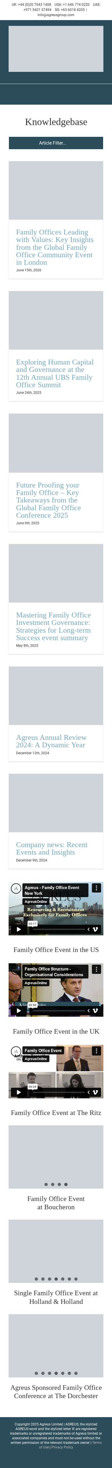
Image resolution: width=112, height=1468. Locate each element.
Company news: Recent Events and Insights (52, 848)
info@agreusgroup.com (56, 15)
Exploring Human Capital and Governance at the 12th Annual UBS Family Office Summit (55, 373)
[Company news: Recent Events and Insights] (56, 803)
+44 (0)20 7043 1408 (34, 5)
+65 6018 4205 (73, 10)
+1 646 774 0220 (76, 5)
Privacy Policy (62, 1447)
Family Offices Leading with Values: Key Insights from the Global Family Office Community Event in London (55, 247)
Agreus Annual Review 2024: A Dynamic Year (51, 741)
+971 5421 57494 (37, 10)
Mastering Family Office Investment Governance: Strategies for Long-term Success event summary (53, 626)
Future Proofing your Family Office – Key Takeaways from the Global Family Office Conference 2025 (48, 500)
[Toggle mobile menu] (101, 75)
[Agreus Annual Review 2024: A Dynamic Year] (56, 696)
